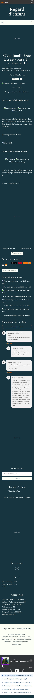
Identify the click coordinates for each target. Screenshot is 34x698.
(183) (14, 602)
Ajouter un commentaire (17, 327)
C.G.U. (13, 639)
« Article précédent (8, 249)
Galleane (26, 92)
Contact (28, 636)
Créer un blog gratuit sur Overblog (10, 636)
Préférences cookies (16, 644)
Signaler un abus (5, 639)
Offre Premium (8, 641)
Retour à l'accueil (17, 253)
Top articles (22, 636)
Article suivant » (26, 249)
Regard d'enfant (17, 11)
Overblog (28, 629)
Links (4, 587)
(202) (13, 599)
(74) (11, 609)
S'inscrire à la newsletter (10, 270)
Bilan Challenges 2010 (9, 582)
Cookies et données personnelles (20, 641)
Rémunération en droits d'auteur (24, 639)
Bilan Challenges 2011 (9, 584)
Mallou (19, 88)
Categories (17, 68)
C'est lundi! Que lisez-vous (17, 75)
